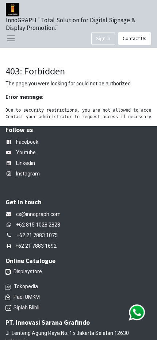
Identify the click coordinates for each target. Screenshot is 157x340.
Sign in (103, 38)
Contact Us (134, 38)
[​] (10, 225)
